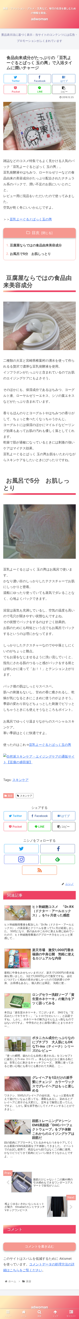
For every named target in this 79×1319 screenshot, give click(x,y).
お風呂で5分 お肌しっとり (30, 254)
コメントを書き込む (39, 1246)
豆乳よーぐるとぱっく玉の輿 (31, 219)
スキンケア (20, 780)
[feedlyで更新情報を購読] (57, 859)
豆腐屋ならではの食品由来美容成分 (36, 245)
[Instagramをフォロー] (21, 859)
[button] (71, 720)
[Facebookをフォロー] (57, 848)
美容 (10, 795)
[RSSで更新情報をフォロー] (39, 870)
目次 (36, 232)
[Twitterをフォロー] (21, 848)
